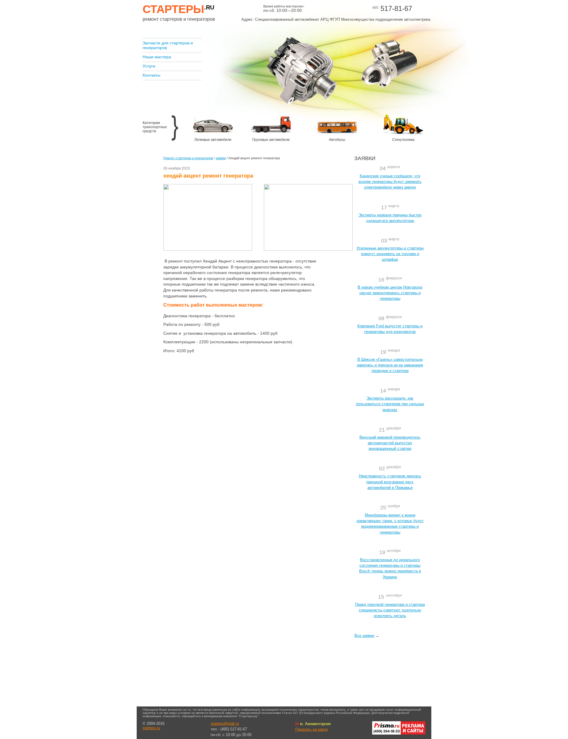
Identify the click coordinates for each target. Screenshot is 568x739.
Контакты (151, 75)
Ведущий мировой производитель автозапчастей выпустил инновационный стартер (389, 443)
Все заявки (364, 635)
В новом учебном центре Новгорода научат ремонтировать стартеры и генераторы (390, 293)
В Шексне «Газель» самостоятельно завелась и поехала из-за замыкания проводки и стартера (390, 365)
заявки (221, 158)
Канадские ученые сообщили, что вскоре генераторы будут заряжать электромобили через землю (390, 181)
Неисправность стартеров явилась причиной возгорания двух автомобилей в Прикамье (390, 482)
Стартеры (178, 9)
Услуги (149, 66)
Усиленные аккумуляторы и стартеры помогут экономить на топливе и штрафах (390, 254)
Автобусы (337, 140)
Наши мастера (157, 56)
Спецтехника (403, 140)
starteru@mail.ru (225, 723)
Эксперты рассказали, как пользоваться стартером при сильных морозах (390, 404)
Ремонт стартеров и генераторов (188, 158)
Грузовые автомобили (271, 140)
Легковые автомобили (212, 140)
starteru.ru (151, 728)
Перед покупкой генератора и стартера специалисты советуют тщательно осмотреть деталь (390, 610)
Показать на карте (311, 729)
